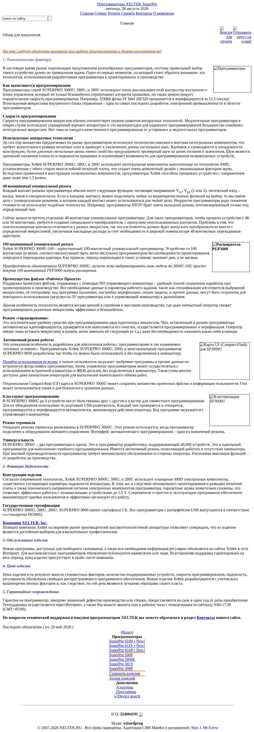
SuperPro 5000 (121, 655)
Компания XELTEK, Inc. (25, 523)
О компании (163, 13)
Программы (126, 692)
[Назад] (127, 632)
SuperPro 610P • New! (127, 650)
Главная (87, 13)
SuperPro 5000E (122, 659)
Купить (114, 13)
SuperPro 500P (121, 668)
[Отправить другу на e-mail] (242, 33)
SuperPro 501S (121, 664)
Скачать (128, 13)
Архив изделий (122, 678)
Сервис (101, 13)
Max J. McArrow (205, 728)
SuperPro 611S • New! (127, 645)
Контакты (144, 13)
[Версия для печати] (226, 33)
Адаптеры (124, 687)
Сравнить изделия (124, 673)
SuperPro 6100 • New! (127, 641)
